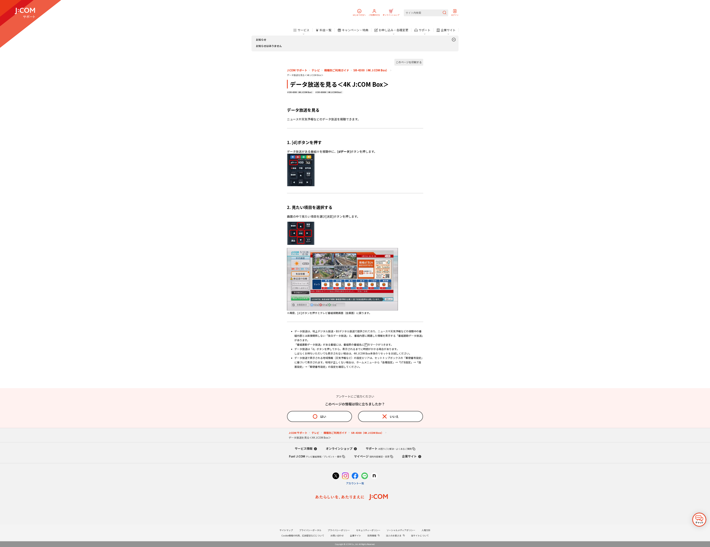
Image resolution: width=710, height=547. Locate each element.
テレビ (316, 70)
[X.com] (335, 476)
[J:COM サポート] (25, 13)
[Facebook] (355, 476)
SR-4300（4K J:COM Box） (371, 70)
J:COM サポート (297, 70)
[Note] (374, 476)
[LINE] (364, 476)
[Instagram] (345, 476)
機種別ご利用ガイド (336, 70)
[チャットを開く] (699, 520)
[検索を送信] (444, 12)
